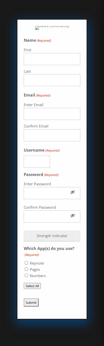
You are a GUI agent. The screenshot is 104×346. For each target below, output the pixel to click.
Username (42, 150)
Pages (35, 269)
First (27, 49)
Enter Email (33, 104)
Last (27, 71)
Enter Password (37, 183)
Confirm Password (40, 207)
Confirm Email (36, 125)
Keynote (37, 263)
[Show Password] (72, 193)
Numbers (38, 275)
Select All (32, 286)
